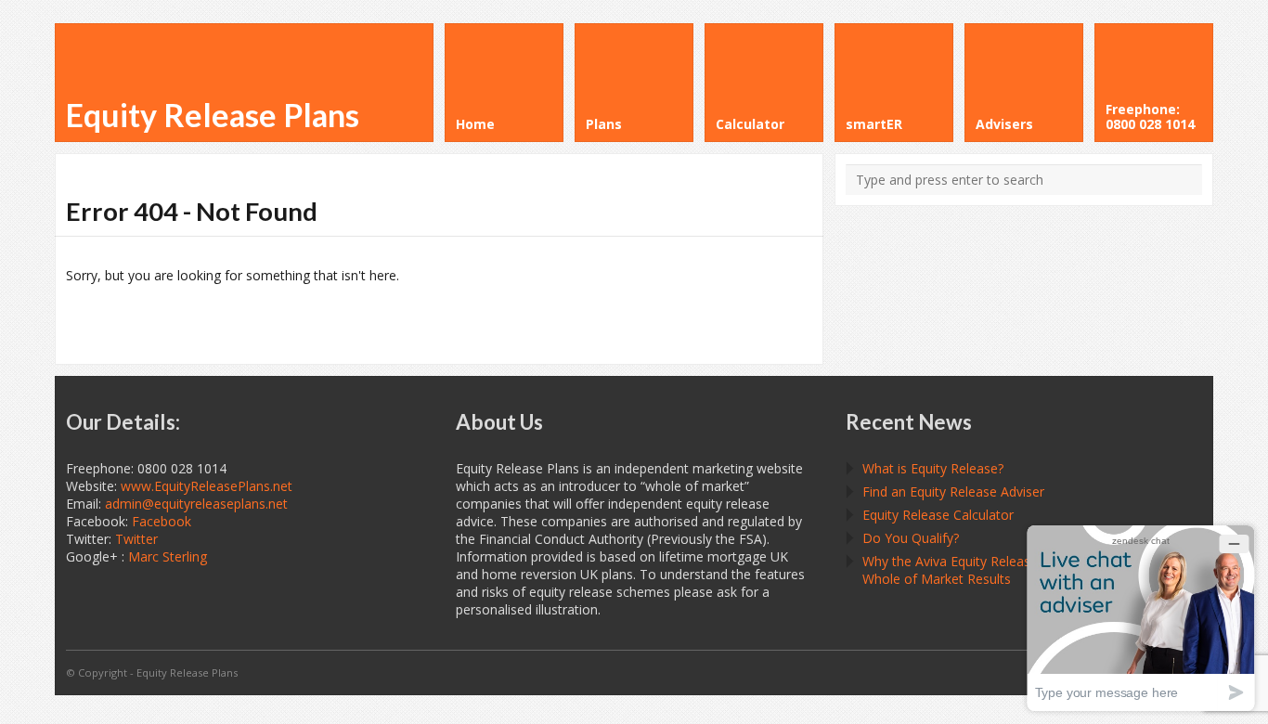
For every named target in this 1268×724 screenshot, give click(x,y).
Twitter (136, 539)
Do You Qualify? (910, 538)
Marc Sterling (167, 556)
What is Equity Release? (932, 468)
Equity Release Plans (212, 115)
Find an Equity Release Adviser (953, 491)
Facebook (161, 521)
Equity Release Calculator (938, 515)
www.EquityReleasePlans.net (206, 486)
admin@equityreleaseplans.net (196, 503)
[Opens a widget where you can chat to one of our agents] (1141, 618)
